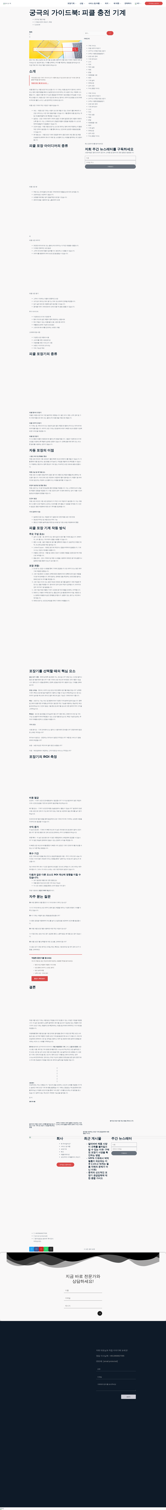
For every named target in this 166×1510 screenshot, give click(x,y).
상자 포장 (91, 86)
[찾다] (110, 33)
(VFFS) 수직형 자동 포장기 (97, 51)
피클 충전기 (43, 902)
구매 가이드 (92, 46)
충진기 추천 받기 (39, 978)
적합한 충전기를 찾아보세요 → (40, 83)
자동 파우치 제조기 (42, 22)
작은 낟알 (91, 67)
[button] (75, 3)
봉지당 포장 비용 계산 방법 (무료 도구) (121, 1121)
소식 (89, 62)
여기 (52, 890)
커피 (89, 64)
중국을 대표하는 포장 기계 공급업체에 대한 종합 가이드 (96, 1132)
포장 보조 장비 (93, 56)
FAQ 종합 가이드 (94, 88)
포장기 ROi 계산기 (45, 890)
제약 (89, 78)
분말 (89, 72)
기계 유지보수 (92, 59)
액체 (50, 22)
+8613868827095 (116, 1356)
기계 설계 (91, 80)
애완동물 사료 (92, 75)
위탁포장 (91, 83)
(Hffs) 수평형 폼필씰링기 (96, 54)
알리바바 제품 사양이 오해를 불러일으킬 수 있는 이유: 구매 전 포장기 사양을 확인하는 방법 (42, 1125)
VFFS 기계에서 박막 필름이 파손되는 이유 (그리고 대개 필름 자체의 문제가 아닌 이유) (69, 1123)
